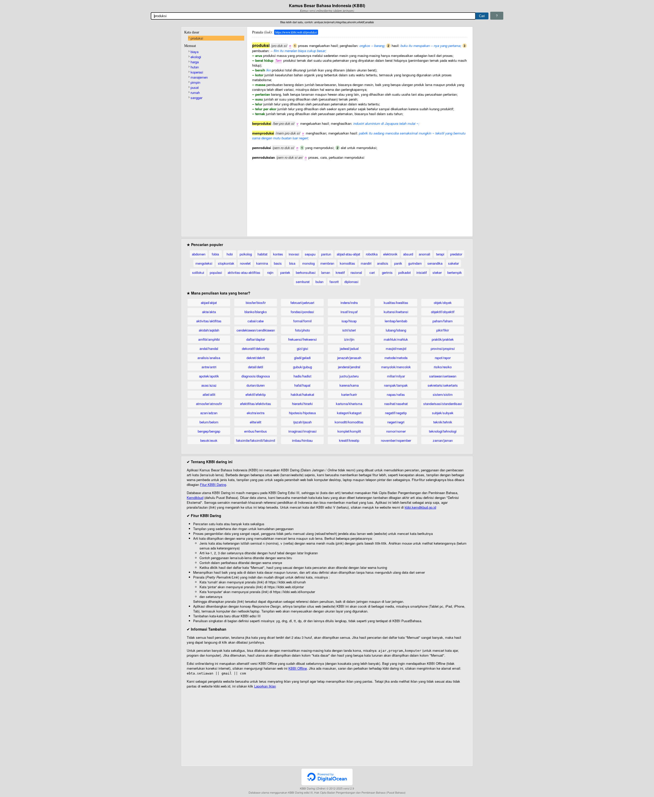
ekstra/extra (255, 412)
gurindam (415, 263)
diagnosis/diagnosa (255, 376)
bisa (292, 263)
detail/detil (255, 366)
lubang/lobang (396, 330)
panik (398, 263)
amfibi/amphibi (209, 339)
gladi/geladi (302, 357)
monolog (308, 263)
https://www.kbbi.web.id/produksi (296, 32)
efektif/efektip (256, 394)
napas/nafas (396, 394)
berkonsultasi (306, 272)
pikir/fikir (442, 330)
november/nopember (396, 440)
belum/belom (209, 422)
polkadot (404, 272)
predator (456, 254)
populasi (216, 272)
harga (195, 61)
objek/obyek (443, 302)
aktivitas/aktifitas (208, 320)
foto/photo (302, 330)
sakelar (453, 263)
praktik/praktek (443, 339)
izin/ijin (349, 339)
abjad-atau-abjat (348, 254)
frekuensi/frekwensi (302, 339)
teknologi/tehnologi (443, 431)
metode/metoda (395, 357)
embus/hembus (255, 431)
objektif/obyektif (442, 311)
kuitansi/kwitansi (396, 311)
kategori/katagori (349, 412)
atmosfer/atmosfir (209, 403)
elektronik (390, 254)
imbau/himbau (302, 440)
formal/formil (302, 320)
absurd (408, 254)
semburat (303, 281)
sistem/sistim (443, 394)
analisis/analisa (208, 357)
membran (327, 263)
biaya (194, 51)
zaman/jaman (443, 440)
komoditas (347, 263)
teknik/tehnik (442, 422)
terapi (440, 254)
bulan (319, 281)
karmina (262, 263)
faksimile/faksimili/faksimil (255, 440)
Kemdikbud (195, 497)
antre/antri (209, 366)
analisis (382, 263)
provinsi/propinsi (443, 348)
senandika (434, 263)
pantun (326, 254)
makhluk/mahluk (396, 339)
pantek (285, 272)
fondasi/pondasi (302, 311)
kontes (278, 254)
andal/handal (209, 348)
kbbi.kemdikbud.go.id (420, 507)
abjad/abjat (209, 302)
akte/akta (209, 311)
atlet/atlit (209, 394)
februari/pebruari (302, 302)
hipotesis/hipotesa (302, 412)
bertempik (454, 272)
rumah (195, 92)
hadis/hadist (302, 376)
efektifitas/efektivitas (255, 403)
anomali (424, 254)
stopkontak (226, 263)
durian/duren (256, 385)
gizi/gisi (302, 348)
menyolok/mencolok (396, 366)
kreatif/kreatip (349, 440)
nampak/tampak (396, 385)
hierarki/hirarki (302, 403)
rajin (270, 272)
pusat (195, 87)
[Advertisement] (359, 195)
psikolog (246, 254)
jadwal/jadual (349, 348)
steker (437, 272)
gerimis (387, 272)
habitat (262, 254)
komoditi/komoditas (349, 422)
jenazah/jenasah (349, 357)
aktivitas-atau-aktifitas (244, 272)
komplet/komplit (349, 431)
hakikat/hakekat (302, 394)
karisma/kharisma (349, 403)
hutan (195, 67)
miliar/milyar (396, 376)
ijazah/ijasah (302, 422)
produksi (197, 38)
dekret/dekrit (256, 357)
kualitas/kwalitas (396, 302)
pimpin (195, 82)
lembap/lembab (396, 320)
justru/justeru (349, 376)
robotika (372, 254)
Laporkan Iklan (265, 686)
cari (372, 272)
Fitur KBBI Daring (213, 484)
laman (325, 272)
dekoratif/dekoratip (255, 348)
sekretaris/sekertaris (443, 385)
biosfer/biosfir (256, 302)
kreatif (340, 272)
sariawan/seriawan (442, 376)
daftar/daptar (255, 339)
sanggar (196, 97)
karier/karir (349, 394)
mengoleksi (203, 263)
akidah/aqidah (209, 330)
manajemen (199, 77)
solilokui (198, 272)
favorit (334, 281)
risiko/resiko (443, 366)
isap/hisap (349, 320)
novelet (245, 263)
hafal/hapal (302, 385)
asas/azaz (209, 385)
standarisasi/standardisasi (442, 403)
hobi (230, 254)
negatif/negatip (396, 412)
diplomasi (351, 281)
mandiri (366, 263)
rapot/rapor (443, 357)
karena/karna (349, 385)
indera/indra (349, 302)
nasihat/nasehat (396, 403)
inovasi (294, 254)
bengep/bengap (209, 431)
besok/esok (208, 440)
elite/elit (255, 422)
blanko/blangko (255, 311)
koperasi (197, 72)
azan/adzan (208, 412)
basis (278, 263)
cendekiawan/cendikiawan (256, 330)
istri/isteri (349, 330)
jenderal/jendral (349, 366)
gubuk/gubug (302, 366)
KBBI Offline (297, 668)
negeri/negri (395, 422)
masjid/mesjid (396, 348)
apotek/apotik (209, 376)
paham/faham (443, 320)
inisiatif (421, 272)
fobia (215, 254)
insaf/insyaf (349, 311)
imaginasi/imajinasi (302, 431)
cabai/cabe (256, 320)
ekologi (196, 56)
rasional (356, 272)
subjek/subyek (442, 412)
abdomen (198, 254)
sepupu (310, 254)
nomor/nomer (396, 431)
